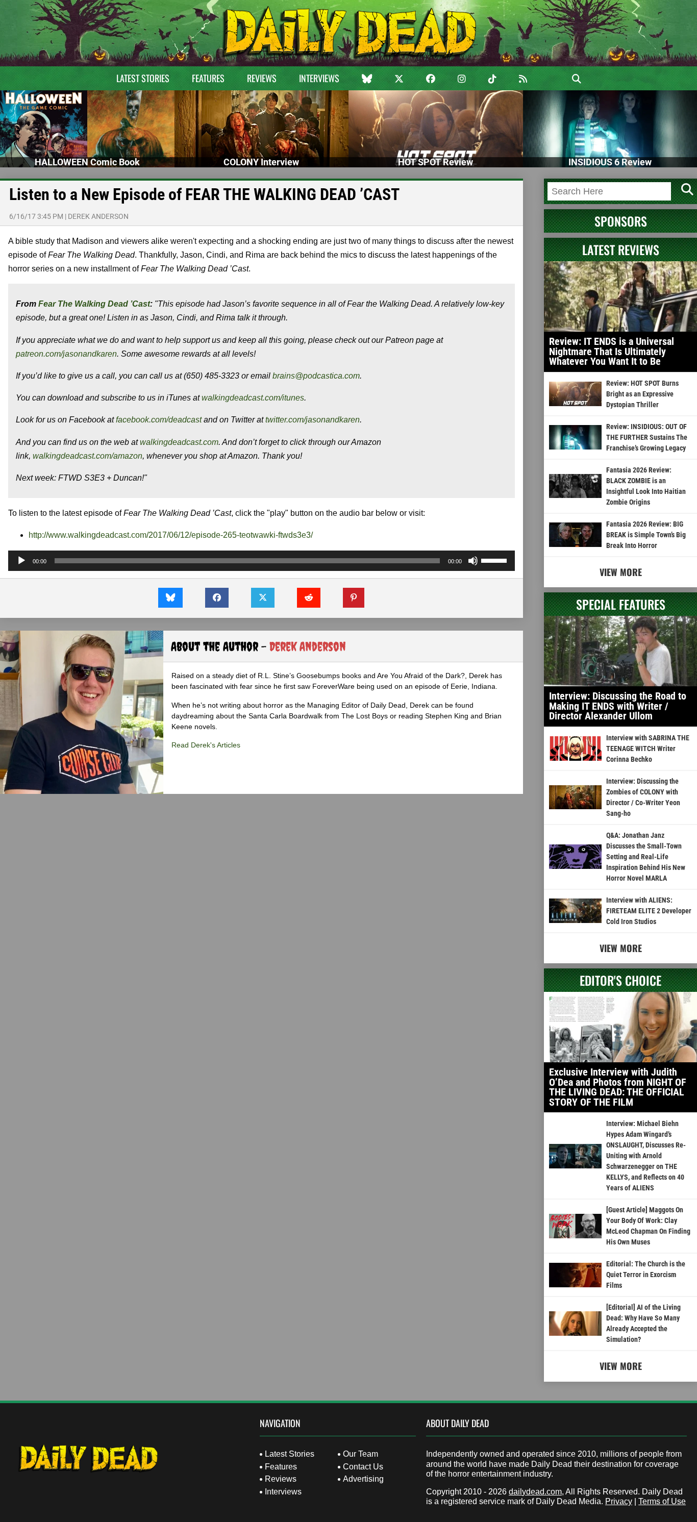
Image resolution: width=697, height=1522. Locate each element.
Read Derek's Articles (205, 745)
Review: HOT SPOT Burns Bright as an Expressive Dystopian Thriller (642, 394)
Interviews (319, 78)
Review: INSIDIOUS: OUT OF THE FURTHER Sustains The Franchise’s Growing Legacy (646, 437)
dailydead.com (535, 1491)
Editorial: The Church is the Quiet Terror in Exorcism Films (645, 1274)
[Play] (21, 561)
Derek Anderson (98, 216)
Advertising (363, 1479)
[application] (261, 561)
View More (621, 572)
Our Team (360, 1454)
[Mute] (473, 561)
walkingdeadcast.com (179, 442)
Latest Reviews (620, 249)
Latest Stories (142, 78)
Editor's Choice (620, 980)
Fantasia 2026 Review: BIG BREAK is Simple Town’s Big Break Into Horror (646, 535)
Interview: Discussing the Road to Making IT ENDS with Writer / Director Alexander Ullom (617, 706)
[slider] (495, 560)
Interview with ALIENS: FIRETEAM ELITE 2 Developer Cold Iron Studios (648, 911)
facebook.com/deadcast (159, 419)
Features (208, 78)
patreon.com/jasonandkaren (66, 354)
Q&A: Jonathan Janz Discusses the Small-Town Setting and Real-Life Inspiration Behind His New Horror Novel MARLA (645, 856)
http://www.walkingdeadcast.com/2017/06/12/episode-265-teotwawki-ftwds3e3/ (171, 535)
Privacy (618, 1501)
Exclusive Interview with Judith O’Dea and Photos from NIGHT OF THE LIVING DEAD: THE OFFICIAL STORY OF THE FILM (617, 1087)
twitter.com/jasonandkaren (312, 419)
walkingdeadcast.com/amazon (87, 456)
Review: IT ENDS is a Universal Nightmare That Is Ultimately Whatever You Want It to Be (611, 351)
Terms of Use (662, 1501)
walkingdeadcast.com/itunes (253, 397)
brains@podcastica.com (316, 375)
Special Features (620, 604)
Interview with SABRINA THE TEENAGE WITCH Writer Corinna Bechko (647, 748)
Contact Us (363, 1466)
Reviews (262, 78)
